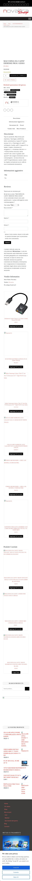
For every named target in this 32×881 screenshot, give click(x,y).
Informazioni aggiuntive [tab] (16, 121)
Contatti (6, 826)
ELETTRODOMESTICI (18, 23)
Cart (6, 815)
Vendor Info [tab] (11, 128)
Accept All (16, 867)
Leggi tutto (16, 672)
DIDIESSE (12, 97)
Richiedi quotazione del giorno (15, 85)
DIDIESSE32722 (11, 94)
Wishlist (7, 818)
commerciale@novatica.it (17, 2)
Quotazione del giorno (11, 821)
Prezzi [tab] (22, 125)
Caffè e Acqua (6, 25)
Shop (9, 23)
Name (6, 218)
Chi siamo (7, 806)
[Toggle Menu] (29, 18)
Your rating (7, 205)
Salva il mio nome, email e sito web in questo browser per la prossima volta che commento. (16, 236)
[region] (16, 866)
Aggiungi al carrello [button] (16, 326)
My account (7, 812)
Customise (16, 872)
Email (6, 225)
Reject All (16, 877)
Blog (5, 823)
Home (5, 23)
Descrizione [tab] (16, 118)
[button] (10, 79)
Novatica (11, 282)
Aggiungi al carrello (18, 75)
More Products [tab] (21, 128)
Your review (8, 207)
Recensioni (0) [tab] (14, 125)
